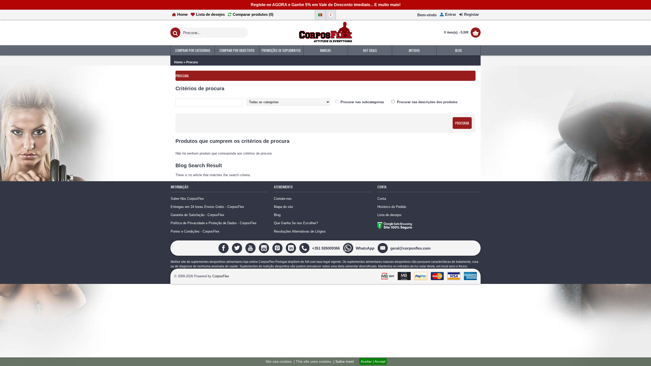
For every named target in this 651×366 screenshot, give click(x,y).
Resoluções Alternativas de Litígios (300, 231)
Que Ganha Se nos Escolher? (296, 223)
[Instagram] (264, 248)
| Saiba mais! (343, 361)
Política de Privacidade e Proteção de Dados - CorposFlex (214, 223)
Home (178, 62)
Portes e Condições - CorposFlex (195, 231)
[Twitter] (237, 248)
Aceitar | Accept (373, 361)
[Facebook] (224, 248)
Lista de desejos (389, 215)
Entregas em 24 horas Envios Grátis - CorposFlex (207, 207)
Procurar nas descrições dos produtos (427, 102)
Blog (277, 215)
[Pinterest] (278, 248)
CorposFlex (220, 276)
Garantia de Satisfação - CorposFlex (197, 215)
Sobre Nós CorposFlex (187, 199)
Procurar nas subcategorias (362, 102)
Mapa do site (283, 207)
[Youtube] (251, 248)
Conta (381, 199)
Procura (192, 62)
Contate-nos (283, 199)
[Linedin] (291, 248)
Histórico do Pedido (391, 207)
